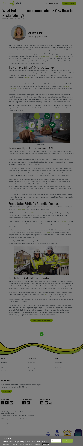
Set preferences (56, 441)
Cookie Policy (46, 444)
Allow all (67, 441)
